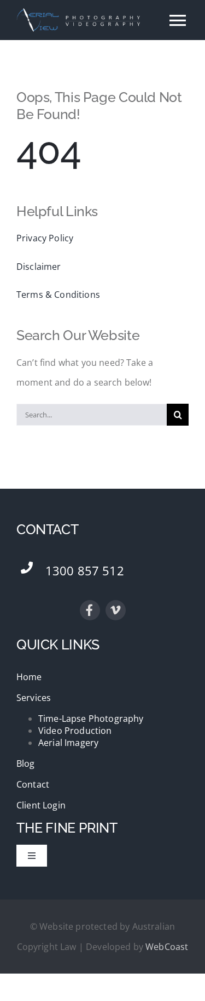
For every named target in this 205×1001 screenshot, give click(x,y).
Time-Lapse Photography (91, 718)
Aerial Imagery (68, 743)
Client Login (41, 805)
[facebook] (90, 610)
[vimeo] (116, 610)
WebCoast (166, 947)
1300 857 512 (84, 570)
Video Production (75, 731)
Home (29, 677)
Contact (32, 784)
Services (33, 698)
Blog (25, 763)
